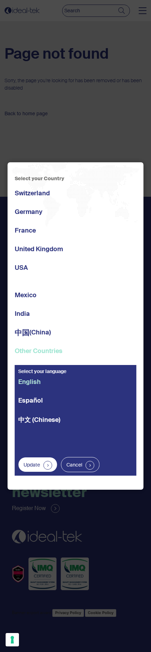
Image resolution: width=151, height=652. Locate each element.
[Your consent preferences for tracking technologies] (12, 639)
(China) (33, 333)
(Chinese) (39, 420)
